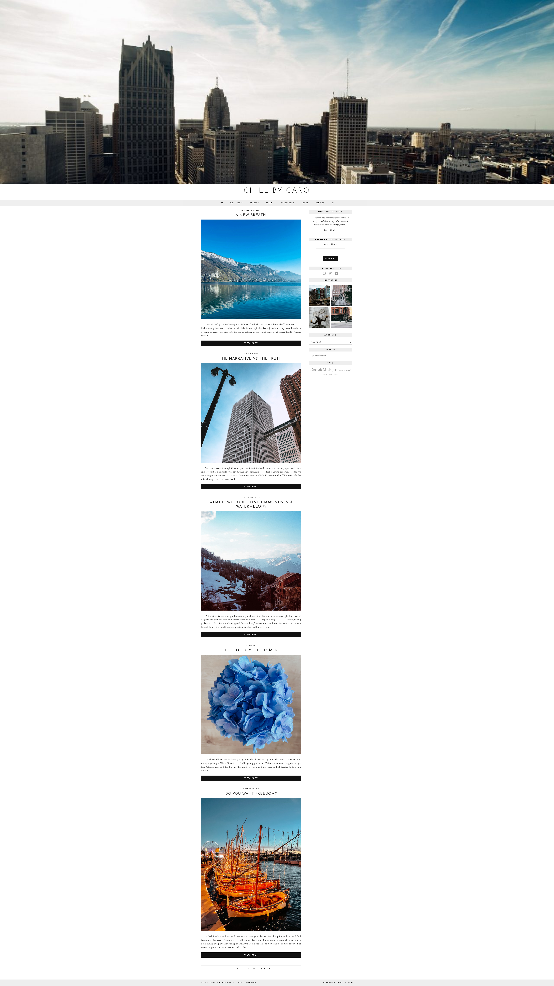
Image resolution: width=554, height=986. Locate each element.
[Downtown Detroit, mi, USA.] (341, 317)
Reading (254, 203)
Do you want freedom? (251, 794)
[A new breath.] (251, 318)
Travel (270, 203)
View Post (251, 343)
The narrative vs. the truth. (251, 359)
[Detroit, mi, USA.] (319, 295)
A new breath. (251, 215)
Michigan (330, 369)
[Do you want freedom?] (251, 930)
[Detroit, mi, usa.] (341, 295)
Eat (221, 203)
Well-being (236, 203)
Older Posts (261, 969)
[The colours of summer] (251, 753)
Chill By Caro (277, 190)
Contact (320, 203)
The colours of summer (251, 650)
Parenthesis (287, 203)
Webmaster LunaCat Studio (338, 983)
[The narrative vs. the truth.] (251, 461)
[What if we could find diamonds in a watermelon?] (251, 609)
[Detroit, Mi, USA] (319, 317)
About (305, 203)
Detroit (316, 369)
